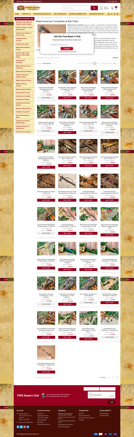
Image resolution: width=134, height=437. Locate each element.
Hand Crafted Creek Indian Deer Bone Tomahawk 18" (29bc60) (67, 261)
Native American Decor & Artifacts (23, 67)
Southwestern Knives (23, 99)
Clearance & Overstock (23, 132)
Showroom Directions (43, 424)
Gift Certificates (60, 14)
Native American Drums (23, 80)
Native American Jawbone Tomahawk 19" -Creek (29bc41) (67, 295)
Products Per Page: (107, 63)
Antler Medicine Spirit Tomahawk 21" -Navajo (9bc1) (109, 329)
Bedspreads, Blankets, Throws (23, 48)
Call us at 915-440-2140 (26, 422)
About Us (81, 413)
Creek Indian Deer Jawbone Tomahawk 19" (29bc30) (109, 294)
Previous (103, 377)
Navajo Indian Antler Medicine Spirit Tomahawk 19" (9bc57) (67, 329)
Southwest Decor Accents (21, 39)
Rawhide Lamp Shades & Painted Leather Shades (24, 23)
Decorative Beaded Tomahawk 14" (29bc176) (46, 192)
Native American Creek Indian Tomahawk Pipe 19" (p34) (88, 225)
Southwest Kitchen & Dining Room (22, 127)
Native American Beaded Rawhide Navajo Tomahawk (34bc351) (46, 158)
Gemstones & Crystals (23, 96)
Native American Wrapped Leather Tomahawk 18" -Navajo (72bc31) (88, 89)
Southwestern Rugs (22, 44)
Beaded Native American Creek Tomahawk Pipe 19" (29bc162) (67, 192)
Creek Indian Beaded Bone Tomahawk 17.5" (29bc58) (109, 260)
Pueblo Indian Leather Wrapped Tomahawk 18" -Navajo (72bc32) (67, 89)
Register (106, 8)
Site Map (81, 420)
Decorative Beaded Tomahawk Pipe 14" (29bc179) (67, 157)
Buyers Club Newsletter (77, 14)
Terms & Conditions (43, 418)
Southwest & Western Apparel (23, 104)
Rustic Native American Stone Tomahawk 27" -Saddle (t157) (46, 364)
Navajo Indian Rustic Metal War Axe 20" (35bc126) (88, 123)
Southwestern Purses (23, 92)
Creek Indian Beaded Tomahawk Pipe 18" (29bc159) (109, 192)
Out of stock (46, 98)
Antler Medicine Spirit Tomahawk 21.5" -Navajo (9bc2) (88, 330)
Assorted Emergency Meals (23, 116)
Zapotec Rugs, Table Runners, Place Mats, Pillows (23, 55)
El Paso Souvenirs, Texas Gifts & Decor (24, 29)
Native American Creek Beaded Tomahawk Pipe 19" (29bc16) (46, 260)
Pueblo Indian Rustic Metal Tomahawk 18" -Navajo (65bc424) (46, 89)
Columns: (80, 63)
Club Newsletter (104, 415)
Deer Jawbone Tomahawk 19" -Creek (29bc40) (88, 294)
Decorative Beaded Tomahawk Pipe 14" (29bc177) (109, 157)
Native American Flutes (23, 89)
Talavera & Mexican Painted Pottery (22, 76)
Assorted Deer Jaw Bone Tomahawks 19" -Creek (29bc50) (46, 295)
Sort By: (39, 63)
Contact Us (26, 14)
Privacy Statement (84, 415)
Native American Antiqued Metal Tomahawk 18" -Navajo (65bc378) (109, 124)
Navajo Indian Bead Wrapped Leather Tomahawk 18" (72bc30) (109, 89)
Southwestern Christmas (20, 61)
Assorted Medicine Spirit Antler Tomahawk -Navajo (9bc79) (46, 329)
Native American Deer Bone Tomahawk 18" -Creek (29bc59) (88, 261)
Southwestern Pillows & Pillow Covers (23, 34)
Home (17, 14)
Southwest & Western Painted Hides (23, 122)
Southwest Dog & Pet (23, 112)
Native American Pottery (24, 71)
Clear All (116, 57)
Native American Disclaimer (87, 418)
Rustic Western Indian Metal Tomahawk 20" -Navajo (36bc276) (67, 124)
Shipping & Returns (42, 415)
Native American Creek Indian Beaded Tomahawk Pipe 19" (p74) (109, 226)
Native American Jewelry (21, 85)
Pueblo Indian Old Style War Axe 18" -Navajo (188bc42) (46, 123)
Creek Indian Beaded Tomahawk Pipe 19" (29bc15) (67, 225)
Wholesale (40, 422)
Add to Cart (67, 98)
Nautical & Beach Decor (23, 108)
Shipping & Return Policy (42, 14)
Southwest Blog (104, 413)
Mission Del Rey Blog (96, 14)
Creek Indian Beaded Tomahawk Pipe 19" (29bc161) (88, 192)
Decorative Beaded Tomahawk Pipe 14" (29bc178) (88, 157)
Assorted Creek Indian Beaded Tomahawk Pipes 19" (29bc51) (46, 225)
